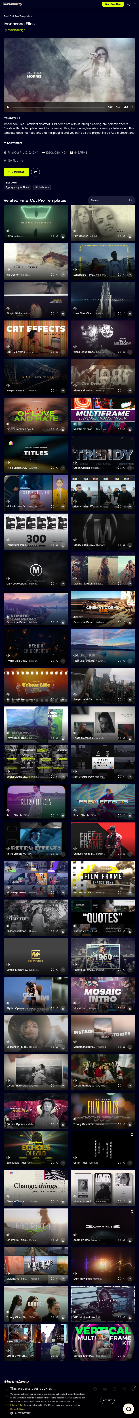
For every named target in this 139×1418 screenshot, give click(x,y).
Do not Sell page (18, 1409)
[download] (63, 236)
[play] (8, 107)
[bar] (134, 4)
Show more (14, 142)
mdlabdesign (16, 29)
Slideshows (42, 187)
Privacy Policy (17, 1405)
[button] (49, 1413)
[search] (128, 4)
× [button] (135, 1386)
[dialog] (69, 1400)
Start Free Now (113, 4)
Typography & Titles (17, 187)
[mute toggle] (8, 231)
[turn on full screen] (52, 236)
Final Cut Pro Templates (18, 16)
